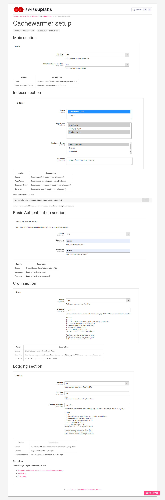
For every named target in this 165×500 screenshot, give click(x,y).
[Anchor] (39, 37)
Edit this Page (152, 493)
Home (15, 16)
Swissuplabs (81, 489)
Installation (22, 473)
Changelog (22, 476)
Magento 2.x (24, 16)
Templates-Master (94, 489)
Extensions (35, 16)
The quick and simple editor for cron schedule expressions (40, 470)
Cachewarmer (46, 16)
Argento (73, 489)
